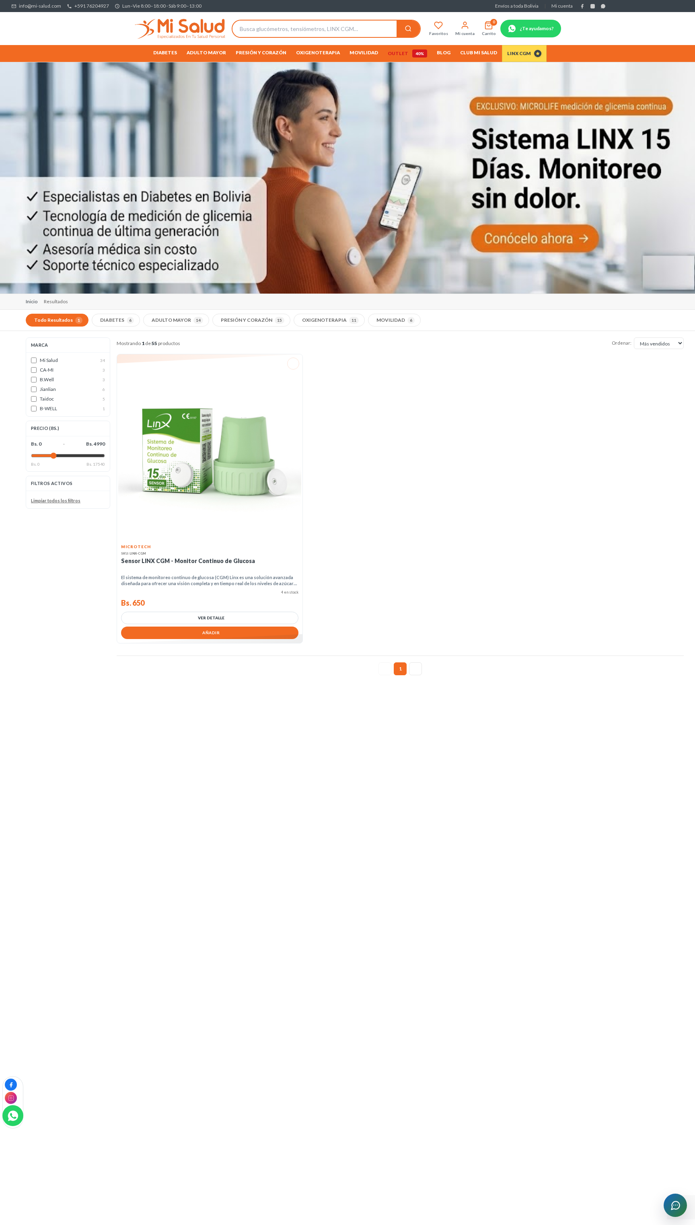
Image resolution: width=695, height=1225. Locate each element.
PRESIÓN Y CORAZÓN (251, 320)
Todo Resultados (57, 320)
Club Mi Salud (478, 52)
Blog (443, 52)
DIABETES (116, 320)
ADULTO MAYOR (176, 320)
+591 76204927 (91, 6)
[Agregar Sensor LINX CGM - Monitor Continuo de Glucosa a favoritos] (293, 364)
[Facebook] (582, 6)
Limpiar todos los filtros (55, 501)
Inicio (31, 301)
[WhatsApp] (603, 6)
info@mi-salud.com (40, 6)
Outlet (406, 53)
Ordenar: (621, 342)
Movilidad (364, 52)
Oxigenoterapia (318, 52)
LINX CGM (519, 53)
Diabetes (165, 52)
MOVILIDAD (394, 320)
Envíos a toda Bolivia (517, 6)
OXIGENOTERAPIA (329, 320)
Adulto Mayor (206, 52)
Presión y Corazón (261, 52)
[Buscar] (408, 29)
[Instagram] (592, 6)
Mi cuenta (562, 6)
